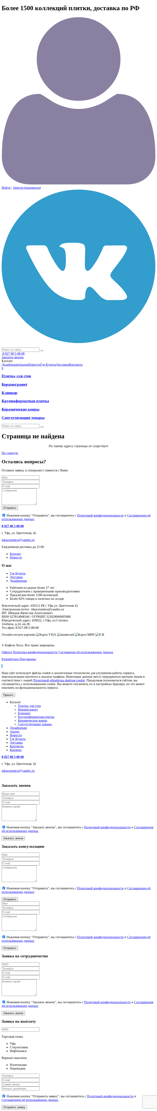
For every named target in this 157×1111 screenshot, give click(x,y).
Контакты (17, 746)
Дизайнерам (18, 580)
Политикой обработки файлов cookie (59, 680)
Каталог (15, 554)
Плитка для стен (16, 376)
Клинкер (9, 393)
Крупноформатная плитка (25, 401)
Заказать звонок (13, 357)
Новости (16, 557)
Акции (14, 731)
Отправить (9, 507)
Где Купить (18, 573)
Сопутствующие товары (23, 418)
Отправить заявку (14, 1107)
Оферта (7, 652)
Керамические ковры (20, 409)
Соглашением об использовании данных (30, 1100)
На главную (10, 453)
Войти (6, 187)
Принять (8, 695)
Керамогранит (14, 384)
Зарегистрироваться (27, 187)
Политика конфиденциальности (35, 652)
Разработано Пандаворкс (19, 659)
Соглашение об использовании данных (85, 652)
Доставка (16, 577)
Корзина (15, 750)
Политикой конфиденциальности (100, 515)
